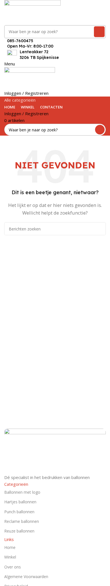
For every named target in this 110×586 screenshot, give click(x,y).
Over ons (12, 567)
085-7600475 (20, 40)
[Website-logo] (32, 12)
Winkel (10, 557)
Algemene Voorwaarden (26, 576)
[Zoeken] (99, 31)
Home (10, 547)
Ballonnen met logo (22, 492)
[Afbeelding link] (55, 451)
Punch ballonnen (19, 511)
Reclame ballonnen (21, 521)
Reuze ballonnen (19, 531)
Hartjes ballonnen (20, 501)
